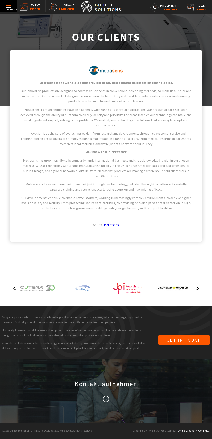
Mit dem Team (168, 7)
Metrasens (111, 225)
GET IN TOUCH (184, 340)
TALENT (35, 7)
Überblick (11, 9)
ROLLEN (201, 7)
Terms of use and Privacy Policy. (193, 430)
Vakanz (66, 7)
